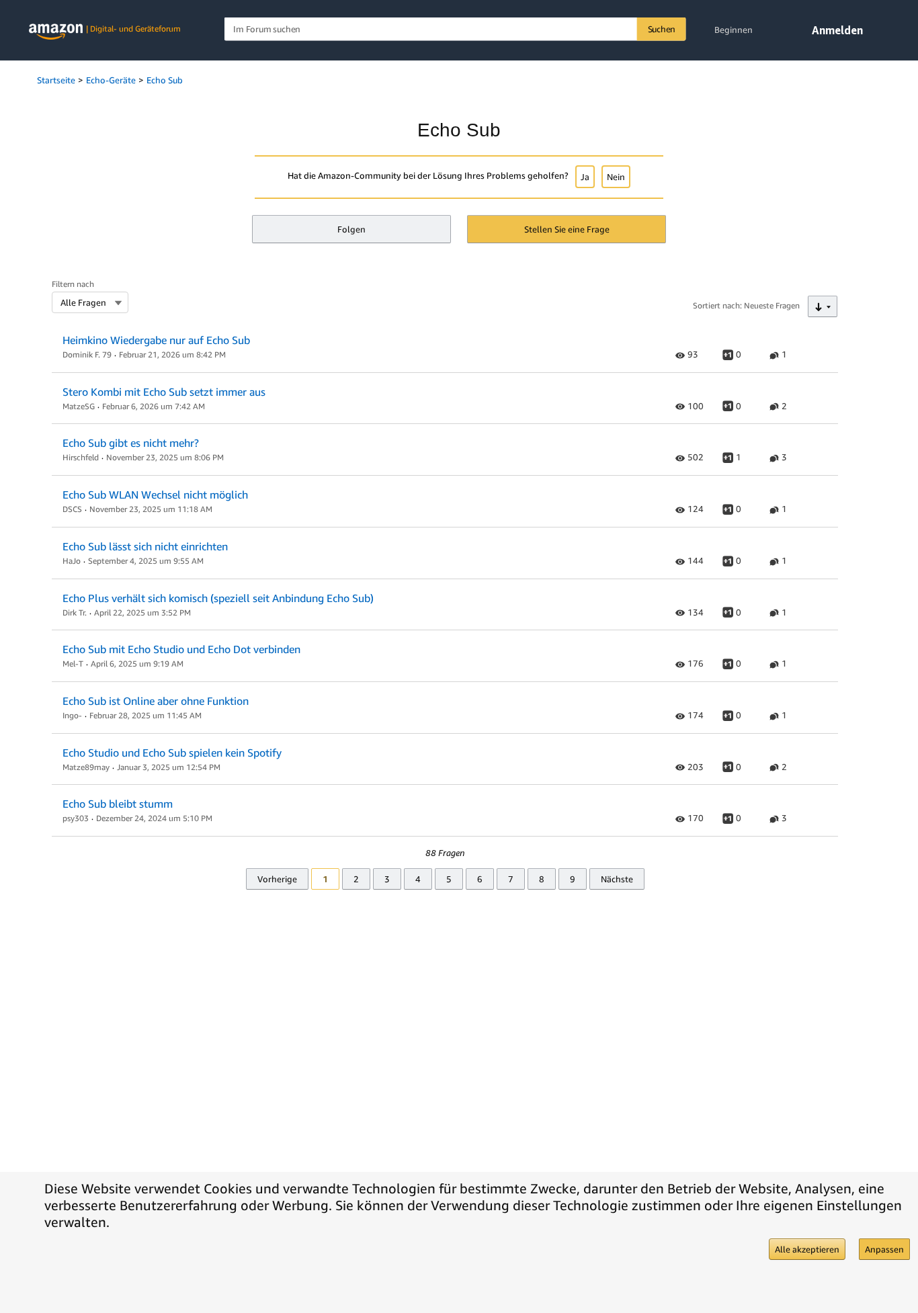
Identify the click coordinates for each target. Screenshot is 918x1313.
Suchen (662, 29)
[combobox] (455, 29)
